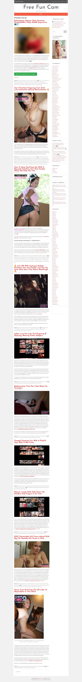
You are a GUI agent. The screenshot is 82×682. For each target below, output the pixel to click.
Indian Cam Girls (27, 381)
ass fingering (18, 383)
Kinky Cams (54, 104)
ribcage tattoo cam (36, 162)
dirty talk (28, 533)
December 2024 (55, 234)
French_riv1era (27, 329)
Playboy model (43, 83)
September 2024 (55, 236)
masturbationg (19, 667)
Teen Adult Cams (43, 436)
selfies (33, 586)
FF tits (25, 83)
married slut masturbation (42, 258)
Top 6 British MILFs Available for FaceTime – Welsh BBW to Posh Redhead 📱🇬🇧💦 (58, 144)
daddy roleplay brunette (18, 159)
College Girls (54, 81)
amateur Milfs (45, 526)
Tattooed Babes (55, 128)
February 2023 (54, 252)
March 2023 (54, 251)
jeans (45, 487)
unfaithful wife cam (41, 261)
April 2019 (54, 280)
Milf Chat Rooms (40, 531)
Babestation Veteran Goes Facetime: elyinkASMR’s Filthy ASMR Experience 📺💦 (30, 22)
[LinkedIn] (57, 1)
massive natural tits (32, 161)
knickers (38, 533)
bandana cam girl (33, 257)
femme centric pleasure (35, 159)
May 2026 (54, 215)
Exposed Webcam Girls (28, 666)
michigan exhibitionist (41, 161)
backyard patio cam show (24, 257)
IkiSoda (53, 169)
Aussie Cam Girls (55, 70)
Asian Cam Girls (55, 69)
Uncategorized (55, 132)
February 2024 (54, 245)
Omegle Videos (43, 486)
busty (24, 533)
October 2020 (54, 269)
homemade (32, 533)
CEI (25, 533)
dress (22, 383)
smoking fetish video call (38, 259)
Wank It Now (54, 135)
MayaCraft (43, 329)
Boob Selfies (20, 583)
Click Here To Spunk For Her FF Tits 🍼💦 (26, 74)
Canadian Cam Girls (55, 80)
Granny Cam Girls (55, 97)
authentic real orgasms (22, 158)
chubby (22, 437)
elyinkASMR (16, 83)
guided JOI (32, 329)
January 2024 (54, 246)
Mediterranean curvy (29, 83)
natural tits (36, 83)
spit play (26, 84)
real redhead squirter (21, 162)
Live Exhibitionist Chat (28, 486)
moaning (30, 383)
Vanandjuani (31, 163)
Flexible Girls (33, 436)
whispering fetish (39, 84)
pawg (41, 533)
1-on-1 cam (41, 80)
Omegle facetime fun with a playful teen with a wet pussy (30, 441)
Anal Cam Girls (54, 67)
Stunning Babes (55, 126)
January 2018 (54, 298)
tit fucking (29, 84)
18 (28, 487)
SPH (30, 330)
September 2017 (55, 304)
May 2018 (54, 293)
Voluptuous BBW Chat (56, 133)
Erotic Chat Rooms (21, 666)
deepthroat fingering (26, 159)
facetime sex (38, 474)
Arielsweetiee (44, 327)
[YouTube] (59, 1)
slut (36, 383)
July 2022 (53, 259)
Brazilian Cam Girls (55, 74)
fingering (24, 383)
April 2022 (54, 263)
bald (24, 585)
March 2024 (54, 244)
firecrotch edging (42, 159)
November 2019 (55, 274)
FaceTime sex (21, 83)
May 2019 (54, 279)
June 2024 (54, 239)
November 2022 (55, 256)
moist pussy (18, 586)
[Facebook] (54, 1)
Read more (16, 77)
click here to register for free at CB (32, 580)
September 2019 (55, 276)
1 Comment (24, 495)
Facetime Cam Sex (33, 80)
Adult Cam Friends (21, 156)
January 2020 (54, 273)
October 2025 (54, 222)
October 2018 (54, 286)
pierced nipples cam (23, 259)
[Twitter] (52, 1)
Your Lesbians (54, 172)
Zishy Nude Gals (55, 136)
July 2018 (53, 290)
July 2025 (53, 227)
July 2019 (53, 277)
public (25, 330)
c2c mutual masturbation (35, 158)
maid (40, 329)
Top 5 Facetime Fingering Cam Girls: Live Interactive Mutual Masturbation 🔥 (31, 89)
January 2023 (54, 253)
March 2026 (54, 218)
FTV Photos (54, 92)
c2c (47, 327)
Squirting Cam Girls (55, 125)
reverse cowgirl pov (29, 162)
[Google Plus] (55, 1)
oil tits (39, 83)
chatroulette (36, 585)
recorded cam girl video (30, 524)
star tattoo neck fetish (24, 261)
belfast (27, 585)
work (34, 667)
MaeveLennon (26, 161)
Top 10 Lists (33, 156)
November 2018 (55, 284)
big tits (21, 533)
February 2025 (54, 232)
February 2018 (54, 297)
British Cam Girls (26, 80)
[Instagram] (61, 1)
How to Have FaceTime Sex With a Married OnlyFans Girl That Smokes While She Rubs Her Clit (29, 169)
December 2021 (55, 266)
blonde (32, 585)
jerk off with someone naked (42, 312)
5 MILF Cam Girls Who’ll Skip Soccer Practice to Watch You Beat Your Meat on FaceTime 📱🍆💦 (59, 153)
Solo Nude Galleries (55, 123)
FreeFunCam (43, 417)
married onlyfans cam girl (32, 258)
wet (40, 383)
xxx (41, 586)
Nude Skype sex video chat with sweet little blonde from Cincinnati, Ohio (59, 187)
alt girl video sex (17, 257)
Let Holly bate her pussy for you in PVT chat (26, 429)
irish (44, 585)
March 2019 (54, 281)
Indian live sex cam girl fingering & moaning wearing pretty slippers (30, 334)
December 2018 (55, 283)
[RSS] (64, 1)
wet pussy (38, 437)
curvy (25, 437)
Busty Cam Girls (25, 583)
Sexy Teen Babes (55, 119)
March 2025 (54, 231)
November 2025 (55, 221)
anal (15, 383)
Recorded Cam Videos (42, 381)
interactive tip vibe (20, 161)
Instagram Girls (55, 99)
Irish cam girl (24, 569)
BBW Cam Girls (20, 80)
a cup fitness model (42, 156)
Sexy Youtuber (54, 121)
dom (21, 329)
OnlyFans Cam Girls (42, 255)
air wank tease (46, 80)
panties (22, 330)
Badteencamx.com (17, 437)
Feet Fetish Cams (55, 90)
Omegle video (43, 481)
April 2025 (54, 229)
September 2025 (55, 224)
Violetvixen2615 (36, 163)
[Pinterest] (62, 1)
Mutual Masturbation (35, 255)
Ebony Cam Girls (55, 84)
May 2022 (54, 262)
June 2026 (54, 214)
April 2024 (54, 242)
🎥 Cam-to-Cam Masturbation (57, 21)
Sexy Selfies (38, 436)
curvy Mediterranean (41, 81)
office (30, 667)
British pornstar (30, 81)
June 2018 (54, 291)
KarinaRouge (36, 329)
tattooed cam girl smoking (32, 261)
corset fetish (35, 81)
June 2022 (54, 260)
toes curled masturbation (24, 163)
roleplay (27, 330)
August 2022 (54, 258)
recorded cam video (34, 363)
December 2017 (55, 300)
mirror (23, 667)
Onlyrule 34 (54, 171)
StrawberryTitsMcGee (43, 162)
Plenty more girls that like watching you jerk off (25, 528)
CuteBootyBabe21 (17, 329)
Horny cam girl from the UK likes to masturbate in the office (30, 590)
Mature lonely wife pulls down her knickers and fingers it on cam (29, 493)
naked (21, 586)
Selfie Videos (54, 116)
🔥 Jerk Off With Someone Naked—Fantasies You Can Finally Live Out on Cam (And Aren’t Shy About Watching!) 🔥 (31, 268)
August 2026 (54, 211)
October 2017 (54, 303)
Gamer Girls (54, 94)
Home (40, 14)
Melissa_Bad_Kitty (17, 330)
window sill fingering (43, 163)
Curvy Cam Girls (55, 83)
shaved (22, 488)
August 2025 (54, 225)
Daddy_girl (31, 487)
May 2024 (54, 241)
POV (43, 533)
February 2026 (54, 220)
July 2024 (53, 238)
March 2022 (54, 265)
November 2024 (55, 235)
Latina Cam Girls (55, 105)
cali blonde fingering (44, 158)
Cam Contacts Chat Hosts (57, 78)
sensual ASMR (21, 84)
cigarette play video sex (23, 258)
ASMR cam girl (16, 81)
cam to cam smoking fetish (41, 257)
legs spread (31, 437)
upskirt (38, 383)
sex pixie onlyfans (31, 259)
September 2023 (55, 248)
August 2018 (54, 288)
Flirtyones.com (54, 168)
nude (28, 586)
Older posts (17, 671)
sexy (32, 667)
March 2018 (54, 296)
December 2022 (55, 255)
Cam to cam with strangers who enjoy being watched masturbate (58, 191)
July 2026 (53, 213)
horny (28, 383)
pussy (30, 586)
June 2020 (54, 272)
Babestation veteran (23, 81)
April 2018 (54, 294)
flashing (39, 487)
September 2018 (55, 287)
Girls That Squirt (55, 95)
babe (22, 585)
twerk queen (34, 84)
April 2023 (54, 249)
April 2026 (54, 217)
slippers (34, 383)
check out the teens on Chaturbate (27, 476)
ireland (42, 585)
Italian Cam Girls (55, 102)
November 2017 (55, 301)
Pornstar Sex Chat (55, 113)
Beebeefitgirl (29, 158)
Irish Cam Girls (37, 583)
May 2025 (54, 228)
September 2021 (55, 267)
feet (23, 329)
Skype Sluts (54, 122)
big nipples (18, 533)
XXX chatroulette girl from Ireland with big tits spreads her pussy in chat (31, 537)
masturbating (18, 488)
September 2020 (55, 270)
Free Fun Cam (41, 7)
